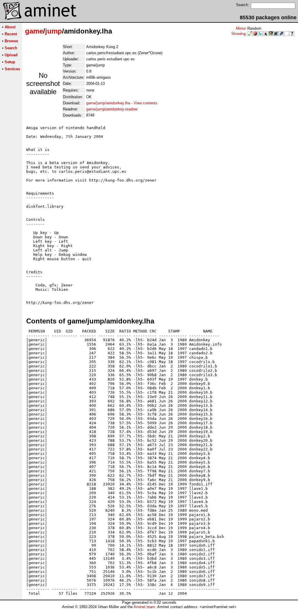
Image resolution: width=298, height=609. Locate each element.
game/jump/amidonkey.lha (108, 103)
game (34, 31)
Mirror (241, 28)
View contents (145, 103)
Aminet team (144, 607)
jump (53, 31)
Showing (238, 33)
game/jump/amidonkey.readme (112, 109)
